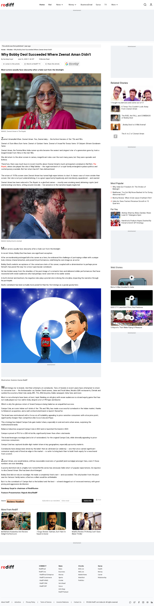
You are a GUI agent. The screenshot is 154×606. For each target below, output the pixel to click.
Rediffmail (42, 569)
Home (42, 5)
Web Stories (117, 267)
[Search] (145, 5)
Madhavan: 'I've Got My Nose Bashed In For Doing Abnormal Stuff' (132, 193)
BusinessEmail (86, 5)
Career (100, 575)
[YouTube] (147, 602)
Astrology (62, 589)
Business (62, 572)
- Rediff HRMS (43, 580)
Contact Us (77, 602)
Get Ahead (62, 583)
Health (100, 569)
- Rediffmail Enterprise (46, 575)
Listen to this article (12, 64)
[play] (131, 277)
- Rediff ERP (43, 586)
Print (99, 500)
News (58, 5)
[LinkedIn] (152, 602)
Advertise (18, 602)
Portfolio (81, 580)
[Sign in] (151, 5)
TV (105, 5)
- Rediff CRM (43, 583)
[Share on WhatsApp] (130, 602)
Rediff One (42, 572)
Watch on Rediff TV (33, 64)
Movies (10, 50)
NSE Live (81, 572)
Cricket (61, 580)
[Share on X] (134, 602)
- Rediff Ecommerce (45, 577)
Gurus (98, 5)
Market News (82, 575)
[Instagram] (143, 602)
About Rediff (5, 602)
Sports (61, 577)
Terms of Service (45, 602)
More (114, 5)
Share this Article (53, 64)
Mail (49, 5)
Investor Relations (63, 602)
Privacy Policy (30, 602)
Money (71, 5)
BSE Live (81, 569)
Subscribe (88, 501)
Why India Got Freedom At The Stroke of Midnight (129, 188)
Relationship (102, 577)
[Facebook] (139, 602)
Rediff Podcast (63, 592)
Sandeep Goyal (8, 59)
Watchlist (81, 577)
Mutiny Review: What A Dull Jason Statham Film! (132, 198)
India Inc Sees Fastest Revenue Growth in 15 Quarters (131, 202)
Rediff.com (95, 602)
